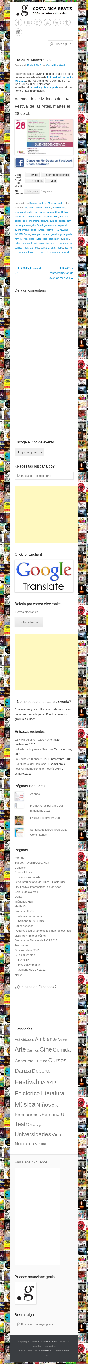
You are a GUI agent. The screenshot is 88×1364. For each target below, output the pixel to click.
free (34, 234)
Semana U (53, 1114)
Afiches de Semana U (31, 916)
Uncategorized (39, 1125)
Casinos (33, 1050)
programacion (64, 243)
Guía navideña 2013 (27, 950)
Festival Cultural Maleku (45, 818)
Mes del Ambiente (29, 964)
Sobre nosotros (24, 926)
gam (39, 234)
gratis (46, 234)
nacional (27, 243)
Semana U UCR (25, 911)
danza (62, 220)
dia (34, 225)
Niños (43, 1104)
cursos (53, 220)
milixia (18, 243)
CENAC (65, 212)
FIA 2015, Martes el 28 (33, 60)
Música (52, 203)
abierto (38, 207)
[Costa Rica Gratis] (44, 10)
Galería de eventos (26, 892)
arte (37, 212)
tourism (23, 252)
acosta (47, 207)
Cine (45, 1049)
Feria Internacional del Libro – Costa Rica (40, 882)
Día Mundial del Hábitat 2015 (33, 764)
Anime (62, 1040)
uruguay (42, 252)
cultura (44, 220)
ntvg (53, 243)
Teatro (60, 203)
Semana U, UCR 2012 (32, 969)
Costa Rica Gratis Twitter (28, 22)
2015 (31, 207)
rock (26, 247)
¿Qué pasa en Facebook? (35, 987)
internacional (27, 238)
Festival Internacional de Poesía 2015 (38, 768)
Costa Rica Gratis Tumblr (67, 22)
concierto (33, 216)
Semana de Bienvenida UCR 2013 (36, 940)
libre (45, 238)
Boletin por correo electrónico (38, 604)
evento (26, 229)
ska (53, 247)
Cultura (40, 1060)
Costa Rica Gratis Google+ (38, 22)
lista (51, 238)
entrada (52, 225)
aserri (50, 212)
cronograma (32, 220)
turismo (32, 252)
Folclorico (27, 1093)
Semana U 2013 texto (31, 921)
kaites (38, 238)
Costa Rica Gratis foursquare (57, 22)
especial (62, 225)
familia (41, 229)
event (18, 229)
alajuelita (28, 212)
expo (33, 229)
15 (25, 207)
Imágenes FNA (24, 901)
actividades (59, 207)
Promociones (28, 1114)
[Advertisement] (48, 514)
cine (24, 216)
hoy (17, 238)
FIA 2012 (23, 960)
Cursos (57, 1060)
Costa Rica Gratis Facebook (18, 22)
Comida (62, 1050)
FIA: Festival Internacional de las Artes (38, 887)
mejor (66, 238)
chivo (18, 216)
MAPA (18, 974)
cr (24, 220)
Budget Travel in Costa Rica (32, 862)
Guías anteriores (25, 955)
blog (57, 212)
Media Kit (20, 906)
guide (69, 234)
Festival (42, 203)
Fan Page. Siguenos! (32, 1162)
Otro (55, 1105)
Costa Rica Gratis (56, 65)
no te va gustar (41, 243)
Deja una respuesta (59, 252)
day (69, 220)
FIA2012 (47, 1082)
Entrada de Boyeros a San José (34, 749)
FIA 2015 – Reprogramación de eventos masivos (61, 273)
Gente (18, 896)
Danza (33, 203)
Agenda (35, 794)
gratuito (55, 234)
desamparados (23, 225)
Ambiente (46, 1039)
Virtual (40, 1144)
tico (66, 247)
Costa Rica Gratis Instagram (18, 32)
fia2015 (19, 234)
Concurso (24, 1060)
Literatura (52, 1093)
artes (43, 212)
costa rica (52, 216)
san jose (34, 247)
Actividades (24, 1040)
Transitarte (21, 945)
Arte (20, 1049)
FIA (57, 229)
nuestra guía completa (44, 87)
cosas (42, 216)
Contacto (20, 867)
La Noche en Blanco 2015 (31, 759)
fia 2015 (64, 229)
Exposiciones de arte (27, 877)
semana (45, 247)
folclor (27, 234)
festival (49, 229)
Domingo (42, 225)
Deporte (41, 1071)
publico (18, 247)
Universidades (33, 1134)
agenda (19, 212)
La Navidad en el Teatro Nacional (35, 739)
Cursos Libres (23, 872)
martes (58, 238)
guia (62, 234)
